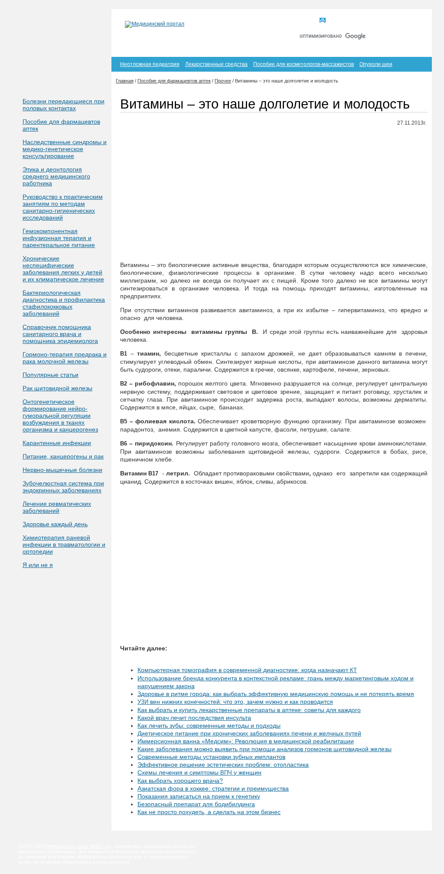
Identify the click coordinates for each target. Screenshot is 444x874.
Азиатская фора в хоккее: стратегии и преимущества (213, 788)
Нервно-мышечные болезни (62, 469)
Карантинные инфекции (57, 442)
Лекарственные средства (216, 64)
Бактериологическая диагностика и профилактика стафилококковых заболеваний (64, 303)
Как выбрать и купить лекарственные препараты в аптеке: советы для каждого (249, 709)
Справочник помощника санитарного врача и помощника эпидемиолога (60, 333)
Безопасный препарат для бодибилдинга (196, 804)
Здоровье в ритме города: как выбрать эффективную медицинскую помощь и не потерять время (275, 693)
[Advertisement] (274, 194)
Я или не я (38, 564)
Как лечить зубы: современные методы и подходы (209, 725)
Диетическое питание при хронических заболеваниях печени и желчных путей (249, 733)
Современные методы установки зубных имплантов (211, 756)
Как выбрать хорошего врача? (180, 780)
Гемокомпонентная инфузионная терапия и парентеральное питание (59, 238)
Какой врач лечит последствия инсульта (194, 717)
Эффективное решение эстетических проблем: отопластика (223, 764)
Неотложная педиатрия (150, 64)
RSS (412, 21)
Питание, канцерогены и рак (63, 456)
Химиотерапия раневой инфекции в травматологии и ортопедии (64, 544)
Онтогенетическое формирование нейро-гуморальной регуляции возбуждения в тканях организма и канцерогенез (60, 415)
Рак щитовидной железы (57, 388)
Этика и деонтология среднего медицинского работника (56, 176)
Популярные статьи (50, 374)
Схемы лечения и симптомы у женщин (199, 772)
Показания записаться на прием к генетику (198, 796)
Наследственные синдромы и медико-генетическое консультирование (65, 149)
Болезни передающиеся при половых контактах (63, 105)
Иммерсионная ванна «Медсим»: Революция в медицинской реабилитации (245, 741)
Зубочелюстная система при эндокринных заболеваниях (63, 487)
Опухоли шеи (375, 64)
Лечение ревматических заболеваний (57, 507)
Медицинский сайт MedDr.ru (77, 846)
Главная (338, 21)
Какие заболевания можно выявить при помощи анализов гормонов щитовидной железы (264, 748)
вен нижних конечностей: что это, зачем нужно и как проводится (235, 701)
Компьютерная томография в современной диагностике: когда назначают (247, 669)
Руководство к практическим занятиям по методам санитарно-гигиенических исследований (63, 207)
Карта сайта (377, 21)
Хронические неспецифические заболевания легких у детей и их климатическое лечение (63, 269)
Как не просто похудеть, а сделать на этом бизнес (209, 811)
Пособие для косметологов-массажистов (303, 64)
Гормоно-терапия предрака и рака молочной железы (65, 358)
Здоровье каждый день (55, 524)
